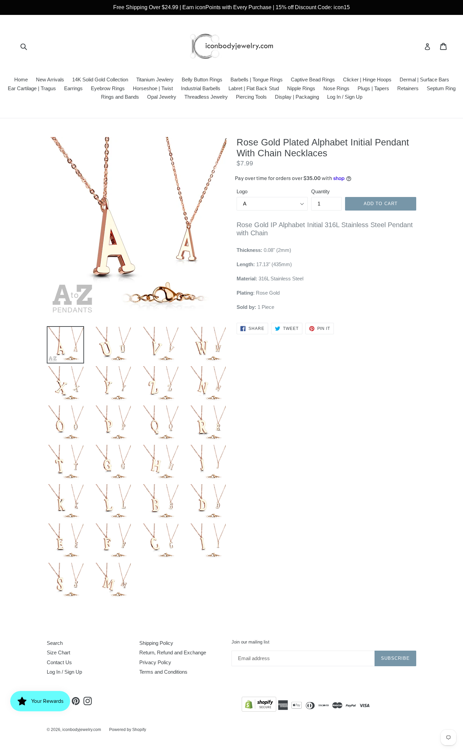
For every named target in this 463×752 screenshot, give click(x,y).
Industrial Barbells (200, 88)
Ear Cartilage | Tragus (32, 88)
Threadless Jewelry (206, 97)
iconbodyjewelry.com (81, 729)
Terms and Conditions (163, 672)
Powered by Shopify (127, 729)
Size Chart (58, 652)
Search (55, 643)
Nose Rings (336, 88)
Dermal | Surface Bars (424, 79)
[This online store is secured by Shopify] (259, 705)
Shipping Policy (156, 643)
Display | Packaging (297, 97)
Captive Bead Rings (313, 79)
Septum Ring (441, 88)
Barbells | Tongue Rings (256, 79)
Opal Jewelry (161, 97)
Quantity (320, 191)
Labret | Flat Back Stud (253, 88)
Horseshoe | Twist (153, 88)
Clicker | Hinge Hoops (367, 79)
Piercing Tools (251, 97)
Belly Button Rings (202, 79)
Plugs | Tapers (373, 88)
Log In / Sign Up (344, 97)
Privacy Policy (155, 662)
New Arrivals (50, 79)
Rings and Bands (120, 97)
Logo (242, 191)
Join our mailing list (250, 642)
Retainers (408, 88)
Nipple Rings (301, 88)
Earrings (73, 88)
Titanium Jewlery (155, 79)
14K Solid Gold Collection (100, 79)
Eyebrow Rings (108, 88)
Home (21, 79)
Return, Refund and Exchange (172, 652)
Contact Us (59, 662)
